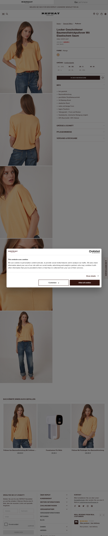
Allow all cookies (84, 283)
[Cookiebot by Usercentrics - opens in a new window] (90, 251)
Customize (52, 283)
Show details (91, 276)
